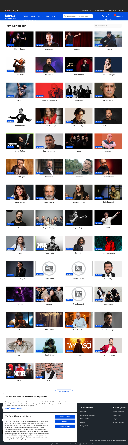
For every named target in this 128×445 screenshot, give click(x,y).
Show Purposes (65, 426)
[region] (40, 417)
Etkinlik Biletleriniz (118, 412)
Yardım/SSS (84, 412)
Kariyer (115, 419)
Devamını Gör (64, 392)
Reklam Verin (117, 415)
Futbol (25, 16)
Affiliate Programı (118, 422)
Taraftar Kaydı (99, 10)
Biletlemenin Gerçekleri (87, 415)
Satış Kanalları (84, 419)
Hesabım (83, 422)
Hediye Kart (88, 10)
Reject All (65, 421)
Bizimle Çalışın (111, 10)
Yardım (121, 10)
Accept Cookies (65, 416)
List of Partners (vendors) (13, 408)
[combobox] (79, 16)
